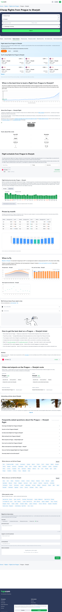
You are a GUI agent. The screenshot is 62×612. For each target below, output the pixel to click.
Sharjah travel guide (19, 118)
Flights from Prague (14, 6)
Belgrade (24, 470)
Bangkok (20, 483)
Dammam (26, 483)
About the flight (7, 38)
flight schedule (41, 112)
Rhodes (46, 468)
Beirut (36, 487)
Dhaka (12, 480)
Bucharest (24, 468)
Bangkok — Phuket (6, 503)
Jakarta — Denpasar (33, 503)
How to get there (13, 379)
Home (1, 6)
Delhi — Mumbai (37, 501)
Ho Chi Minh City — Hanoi (7, 501)
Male (54, 485)
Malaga (29, 468)
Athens (50, 466)
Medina (38, 485)
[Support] (53, 2)
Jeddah (52, 480)
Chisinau (14, 470)
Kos (38, 468)
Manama (38, 480)
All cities (2, 608)
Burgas (4, 470)
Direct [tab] (9, 51)
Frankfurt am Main (10, 464)
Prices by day (24, 38)
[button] (5, 197)
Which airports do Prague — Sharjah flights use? (12, 439)
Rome (30, 466)
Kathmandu (16, 485)
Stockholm (45, 466)
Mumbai (47, 480)
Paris (4, 464)
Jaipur (58, 485)
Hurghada (14, 468)
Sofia (29, 470)
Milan (40, 466)
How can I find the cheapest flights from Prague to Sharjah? (15, 450)
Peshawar (32, 487)
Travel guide (3, 602)
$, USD (56, 1)
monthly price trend (23, 342)
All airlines (2, 606)
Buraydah (4, 487)
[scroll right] (59, 196)
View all (2, 74)
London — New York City (27, 501)
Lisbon (55, 468)
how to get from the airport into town (30, 118)
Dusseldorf (55, 466)
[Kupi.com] (3, 2)
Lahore (21, 487)
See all (57, 461)
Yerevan (26, 487)
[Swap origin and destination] (59, 18)
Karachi (35, 483)
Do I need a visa (48, 38)
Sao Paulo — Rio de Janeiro (27, 499)
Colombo (40, 483)
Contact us (3, 600)
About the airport (19, 389)
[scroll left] (3, 196)
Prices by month (32, 38)
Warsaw (8, 466)
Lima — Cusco (30, 505)
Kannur (10, 485)
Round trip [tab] (11, 188)
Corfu (42, 468)
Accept (39, 610)
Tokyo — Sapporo (17, 501)
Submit (57, 557)
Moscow (10, 483)
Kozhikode (52, 483)
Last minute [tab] (15, 51)
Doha (4, 480)
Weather (19, 379)
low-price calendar (6, 119)
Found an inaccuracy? (55, 420)
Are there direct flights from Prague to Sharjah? (12, 432)
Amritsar (33, 485)
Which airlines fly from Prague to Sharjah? (11, 436)
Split (51, 468)
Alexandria (44, 485)
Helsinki (35, 466)
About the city (5, 379)
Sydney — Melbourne (39, 499)
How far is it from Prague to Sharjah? (10, 429)
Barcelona (14, 466)
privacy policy (38, 607)
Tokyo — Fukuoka (54, 501)
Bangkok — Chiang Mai (52, 503)
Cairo (8, 480)
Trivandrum (17, 480)
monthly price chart (16, 119)
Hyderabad (10, 487)
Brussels (57, 464)
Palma (4, 468)
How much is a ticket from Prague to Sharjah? (12, 443)
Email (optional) (5, 541)
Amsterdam (22, 464)
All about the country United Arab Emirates (41, 382)
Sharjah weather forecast (43, 118)
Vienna (4, 466)
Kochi (43, 480)
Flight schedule (16, 38)
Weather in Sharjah (6, 260)
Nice (19, 468)
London (17, 464)
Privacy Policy (33, 602)
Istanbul (28, 464)
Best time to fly (40, 38)
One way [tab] (5, 188)
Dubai (26, 466)
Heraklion (9, 470)
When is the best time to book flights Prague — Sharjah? (14, 446)
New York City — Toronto (7, 499)
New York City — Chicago (49, 499)
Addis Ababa (27, 485)
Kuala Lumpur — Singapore (8, 505)
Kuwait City (46, 483)
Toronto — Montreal (42, 503)
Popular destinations (4, 604)
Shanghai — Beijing (23, 503)
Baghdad (16, 487)
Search (31, 30)
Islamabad (5, 483)
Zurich (42, 464)
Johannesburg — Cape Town (20, 505)
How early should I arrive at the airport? (10, 453)
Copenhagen (20, 466)
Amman (28, 480)
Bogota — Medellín (45, 501)
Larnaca (8, 468)
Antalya (47, 464)
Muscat (32, 480)
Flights (6, 6)
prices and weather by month (45, 263)
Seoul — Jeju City (17, 499)
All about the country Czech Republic (9, 382)
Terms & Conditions (34, 604)
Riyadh (49, 485)
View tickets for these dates (9, 203)
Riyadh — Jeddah (15, 503)
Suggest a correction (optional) (8, 533)
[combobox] (31, 307)
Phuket (15, 483)
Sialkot (41, 487)
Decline (22, 610)
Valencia (34, 468)
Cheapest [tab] (4, 51)
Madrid (52, 464)
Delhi (31, 483)
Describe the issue (5, 523)
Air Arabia (27, 354)
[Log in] (60, 2)
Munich (33, 464)
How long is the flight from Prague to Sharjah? (12, 426)
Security (32, 600)
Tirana (19, 470)
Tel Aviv (38, 464)
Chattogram (5, 485)
